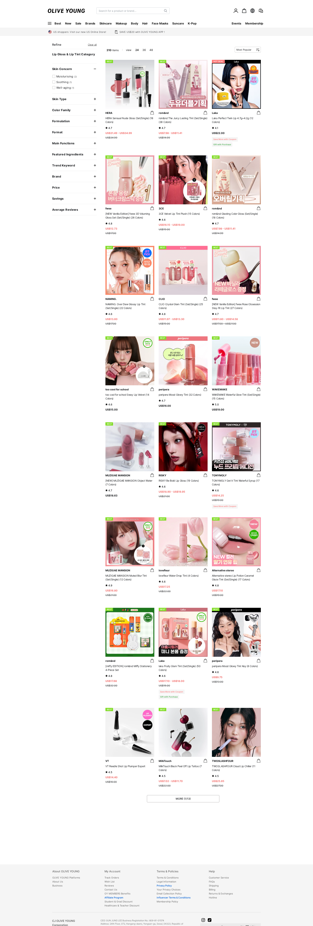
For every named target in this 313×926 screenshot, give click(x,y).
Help (212, 871)
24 (137, 50)
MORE (183, 798)
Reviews (109, 885)
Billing (212, 889)
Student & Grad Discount (119, 901)
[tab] (78, 872)
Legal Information (166, 881)
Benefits (117, 893)
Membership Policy (167, 901)
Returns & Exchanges (221, 893)
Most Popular (243, 49)
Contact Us (111, 889)
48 (151, 50)
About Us (57, 881)
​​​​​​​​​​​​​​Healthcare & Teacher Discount (122, 905)
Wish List (110, 881)
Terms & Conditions (168, 877)
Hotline (213, 897)
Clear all (92, 45)
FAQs (212, 881)
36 (144, 50)
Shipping (214, 885)
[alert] (261, 11)
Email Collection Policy (169, 893)
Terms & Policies (167, 871)
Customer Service (219, 877)
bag (152, 112)
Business (57, 885)
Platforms (66, 877)
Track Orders (112, 877)
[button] (203, 920)
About (66, 871)
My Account (112, 871)
